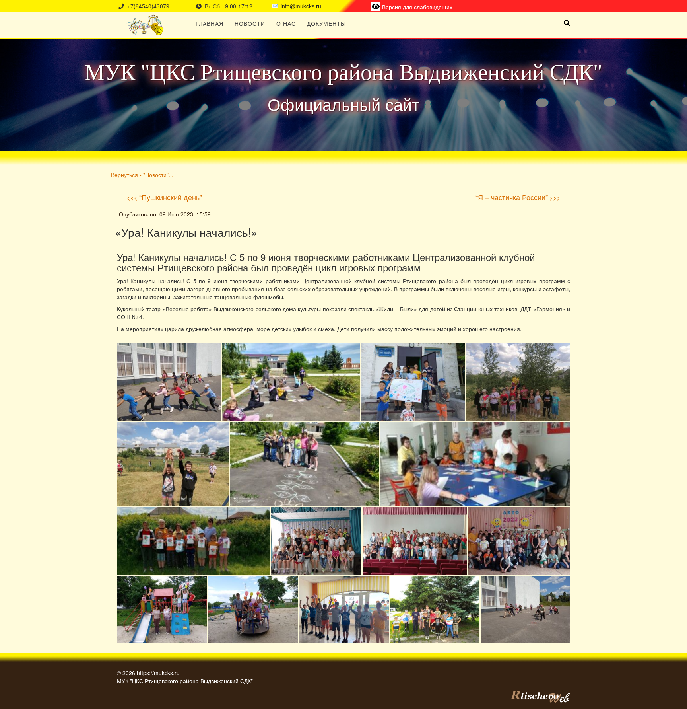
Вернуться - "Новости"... (142, 174)
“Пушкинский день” (170, 197)
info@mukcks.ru (301, 6)
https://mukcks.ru (158, 673)
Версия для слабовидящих (416, 7)
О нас (286, 23)
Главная (209, 23)
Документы (326, 23)
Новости (250, 23)
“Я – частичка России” (511, 197)
